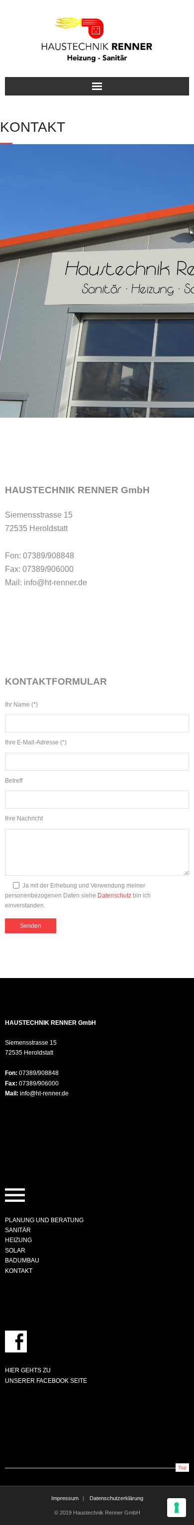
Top (182, 1467)
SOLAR (15, 1250)
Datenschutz (114, 895)
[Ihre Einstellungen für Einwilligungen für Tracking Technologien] (176, 1507)
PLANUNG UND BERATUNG (44, 1220)
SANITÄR (18, 1230)
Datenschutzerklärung (116, 1498)
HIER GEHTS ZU (28, 1370)
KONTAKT (18, 1270)
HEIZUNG (18, 1240)
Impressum (65, 1498)
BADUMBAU (22, 1260)
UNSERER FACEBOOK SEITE (46, 1380)
